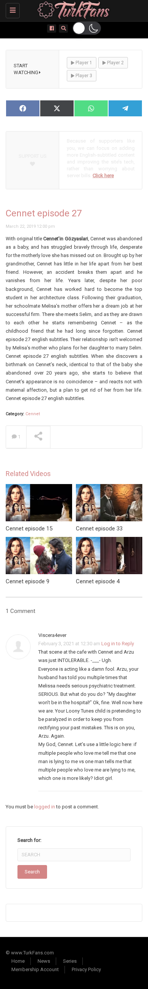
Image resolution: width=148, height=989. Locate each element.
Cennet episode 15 (29, 528)
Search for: (29, 840)
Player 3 (83, 75)
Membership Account (35, 969)
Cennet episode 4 (98, 581)
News (44, 961)
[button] (86, 28)
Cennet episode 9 (27, 581)
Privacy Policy (86, 969)
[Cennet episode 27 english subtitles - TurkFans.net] (72, 9)
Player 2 (115, 62)
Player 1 (83, 62)
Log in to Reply (117, 643)
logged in (44, 807)
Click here (103, 175)
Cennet (32, 413)
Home (18, 961)
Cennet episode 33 (99, 528)
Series (70, 961)
